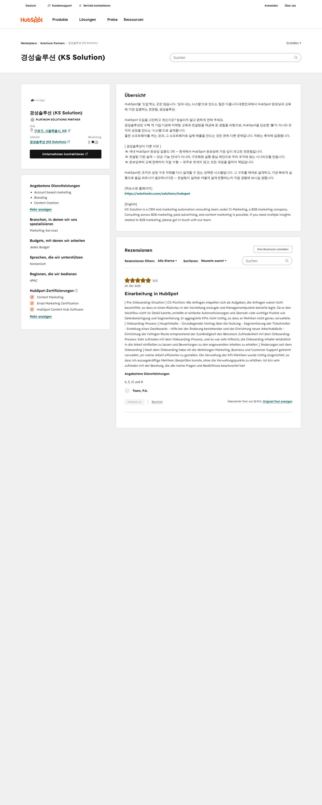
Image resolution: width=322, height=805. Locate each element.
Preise (112, 20)
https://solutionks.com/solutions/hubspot (157, 194)
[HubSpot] (32, 19)
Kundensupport (62, 5)
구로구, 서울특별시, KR (50, 131)
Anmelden (271, 5)
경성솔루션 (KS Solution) (48, 142)
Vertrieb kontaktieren (96, 5)
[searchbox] (235, 57)
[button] (294, 43)
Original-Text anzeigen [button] (277, 401)
